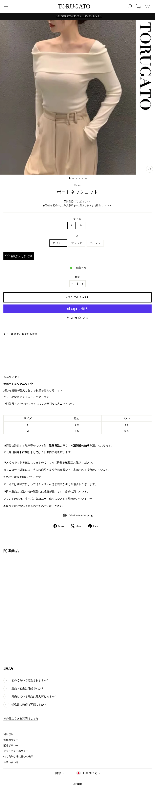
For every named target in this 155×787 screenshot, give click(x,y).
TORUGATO (74, 6)
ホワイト (58, 243)
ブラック (76, 243)
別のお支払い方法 (77, 317)
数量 (77, 277)
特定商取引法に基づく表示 (18, 756)
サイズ (77, 219)
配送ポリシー (10, 745)
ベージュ (95, 243)
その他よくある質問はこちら (20, 718)
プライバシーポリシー (15, 751)
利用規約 (8, 734)
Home (77, 185)
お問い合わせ (10, 762)
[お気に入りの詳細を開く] (147, 6)
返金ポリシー (10, 739)
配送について (103, 205)
